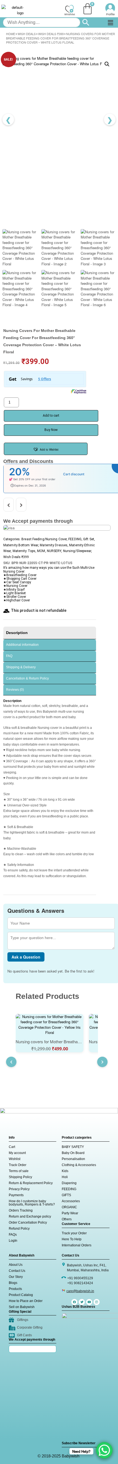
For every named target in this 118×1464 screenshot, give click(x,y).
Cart (12, 1147)
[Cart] (88, 9)
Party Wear (70, 1213)
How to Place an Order (26, 1301)
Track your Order (74, 1233)
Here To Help (72, 1239)
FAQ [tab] (9, 656)
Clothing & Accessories (79, 1165)
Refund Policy (19, 1228)
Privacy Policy (19, 1189)
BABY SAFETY (73, 1147)
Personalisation (73, 1159)
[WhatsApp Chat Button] (104, 1450)
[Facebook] (74, 1302)
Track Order (17, 1165)
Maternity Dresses (54, 545)
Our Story (16, 1277)
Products (15, 1289)
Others (67, 1219)
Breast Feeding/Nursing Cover (44, 539)
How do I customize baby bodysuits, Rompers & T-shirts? (32, 1202)
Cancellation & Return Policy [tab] (27, 678)
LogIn (13, 1241)
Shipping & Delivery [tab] (21, 667)
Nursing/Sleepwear (77, 551)
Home (10, 34)
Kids (65, 1171)
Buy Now (51, 430)
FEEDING (75, 539)
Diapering (69, 1183)
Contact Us (17, 1271)
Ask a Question (26, 957)
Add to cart (51, 415)
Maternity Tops (24, 551)
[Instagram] (97, 1302)
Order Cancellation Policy (28, 1222)
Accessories (71, 1201)
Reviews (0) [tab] (15, 690)
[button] (110, 22)
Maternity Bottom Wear (20, 545)
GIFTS (66, 1195)
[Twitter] (82, 1302)
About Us (16, 1265)
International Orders (76, 1245)
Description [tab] (17, 632)
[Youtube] (89, 1302)
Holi (65, 1177)
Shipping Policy (20, 1177)
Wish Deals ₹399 (51, 34)
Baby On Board (73, 1153)
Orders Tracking (21, 1210)
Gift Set (88, 539)
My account (17, 1153)
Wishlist (14, 1159)
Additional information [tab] (22, 645)
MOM (41, 551)
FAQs (13, 1234)
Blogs (13, 1283)
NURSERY (54, 551)
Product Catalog (21, 1295)
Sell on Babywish (22, 1307)
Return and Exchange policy (30, 1216)
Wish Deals (27, 34)
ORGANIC (69, 1207)
